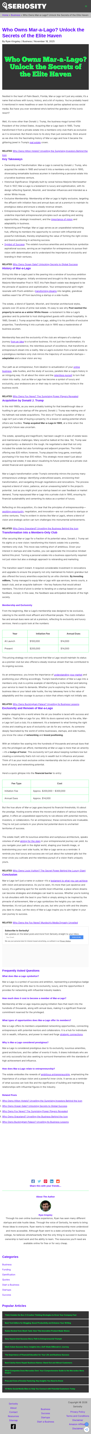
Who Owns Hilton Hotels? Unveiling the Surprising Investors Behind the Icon (42, 1100)
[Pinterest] (45, 1181)
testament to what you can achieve (69, 880)
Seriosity (13, 1403)
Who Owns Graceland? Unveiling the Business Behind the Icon (45, 528)
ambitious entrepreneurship (55, 1074)
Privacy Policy (77, 1412)
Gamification (8, 1274)
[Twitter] (39, 1181)
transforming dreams (46, 291)
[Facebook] (33, 1181)
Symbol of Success (14, 244)
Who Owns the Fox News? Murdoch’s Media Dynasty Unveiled (45, 922)
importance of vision (62, 219)
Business (27, 41)
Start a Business (10, 1284)
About (13, 1408)
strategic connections (71, 1034)
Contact (13, 1412)
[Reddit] (58, 1181)
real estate (35, 142)
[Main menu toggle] (86, 6)
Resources (13, 1416)
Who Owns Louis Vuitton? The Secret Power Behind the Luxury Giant (49, 870)
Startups (6, 1289)
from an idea (17, 341)
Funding (6, 1269)
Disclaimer (77, 1420)
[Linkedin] (51, 1181)
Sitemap (13, 1420)
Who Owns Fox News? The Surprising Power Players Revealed (45, 396)
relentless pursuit (63, 375)
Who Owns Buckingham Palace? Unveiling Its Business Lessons (46, 704)
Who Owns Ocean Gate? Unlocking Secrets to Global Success (45, 264)
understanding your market (68, 674)
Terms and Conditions (77, 1416)
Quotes (6, 1279)
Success (6, 1294)
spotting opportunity (13, 511)
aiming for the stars (30, 841)
